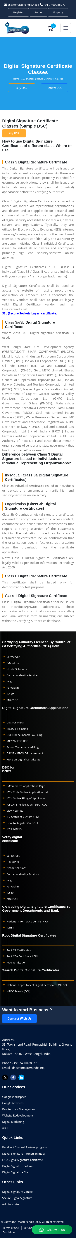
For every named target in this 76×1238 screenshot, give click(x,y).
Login (38, 12)
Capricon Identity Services (23, 675)
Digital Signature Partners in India (23, 1153)
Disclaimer (9, 1232)
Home (16, 78)
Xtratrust (12, 700)
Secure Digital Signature (17, 1198)
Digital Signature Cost (15, 1172)
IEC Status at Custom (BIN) (23, 817)
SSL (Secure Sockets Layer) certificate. (29, 313)
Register (18, 12)
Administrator (11, 1204)
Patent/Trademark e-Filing (23, 747)
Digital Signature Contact (17, 1191)
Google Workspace (14, 1097)
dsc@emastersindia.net (22, 4)
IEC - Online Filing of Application (26, 798)
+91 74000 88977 (25, 1063)
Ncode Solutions (17, 669)
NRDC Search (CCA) (18, 991)
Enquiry (58, 12)
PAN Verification (16, 962)
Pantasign (13, 687)
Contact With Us (19, 1018)
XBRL (5, 1128)
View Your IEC (15, 810)
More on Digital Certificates (23, 759)
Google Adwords (12, 1103)
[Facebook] (13, 1077)
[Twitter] (5, 1077)
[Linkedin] (21, 1077)
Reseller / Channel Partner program (24, 1147)
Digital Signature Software (18, 1166)
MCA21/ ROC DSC (17, 741)
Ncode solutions (17, 868)
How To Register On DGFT (22, 823)
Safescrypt (13, 657)
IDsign (10, 694)
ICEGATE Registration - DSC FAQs (27, 804)
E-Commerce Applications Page (26, 786)
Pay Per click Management (19, 1109)
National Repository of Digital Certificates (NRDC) (37, 985)
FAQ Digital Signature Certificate (22, 1160)
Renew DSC (4, 114)
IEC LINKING (14, 829)
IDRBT (10, 927)
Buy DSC (4, 85)
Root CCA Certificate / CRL (22, 956)
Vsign (10, 681)
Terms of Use (11, 1228)
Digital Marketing (13, 1121)
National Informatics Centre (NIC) (27, 921)
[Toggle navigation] (66, 28)
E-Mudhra (13, 663)
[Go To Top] (65, 1217)
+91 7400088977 (54, 4)
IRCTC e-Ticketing (17, 728)
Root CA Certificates (19, 950)
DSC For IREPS (15, 722)
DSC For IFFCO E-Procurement (25, 753)
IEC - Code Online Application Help (28, 792)
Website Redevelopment (17, 1115)
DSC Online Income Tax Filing (24, 735)
